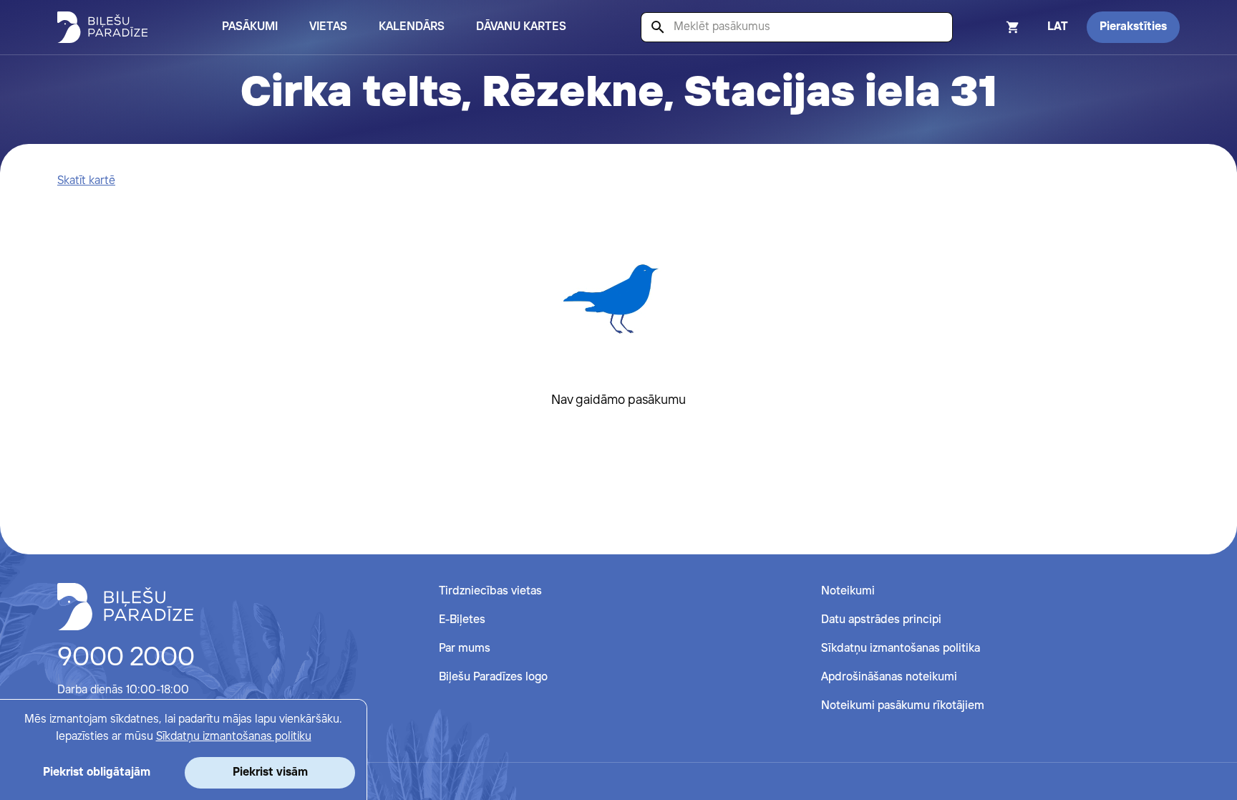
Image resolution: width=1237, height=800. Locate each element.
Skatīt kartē (86, 180)
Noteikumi (848, 591)
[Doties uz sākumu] (125, 606)
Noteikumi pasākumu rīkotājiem (902, 705)
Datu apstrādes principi (881, 620)
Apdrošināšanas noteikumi (889, 677)
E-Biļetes (462, 620)
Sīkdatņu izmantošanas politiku (233, 736)
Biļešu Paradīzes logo (493, 677)
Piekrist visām (270, 772)
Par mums (464, 648)
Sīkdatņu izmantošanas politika (900, 648)
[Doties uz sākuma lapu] (102, 27)
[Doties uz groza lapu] (994, 27)
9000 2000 (126, 658)
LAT (1057, 26)
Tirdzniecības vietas (490, 591)
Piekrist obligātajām (96, 772)
